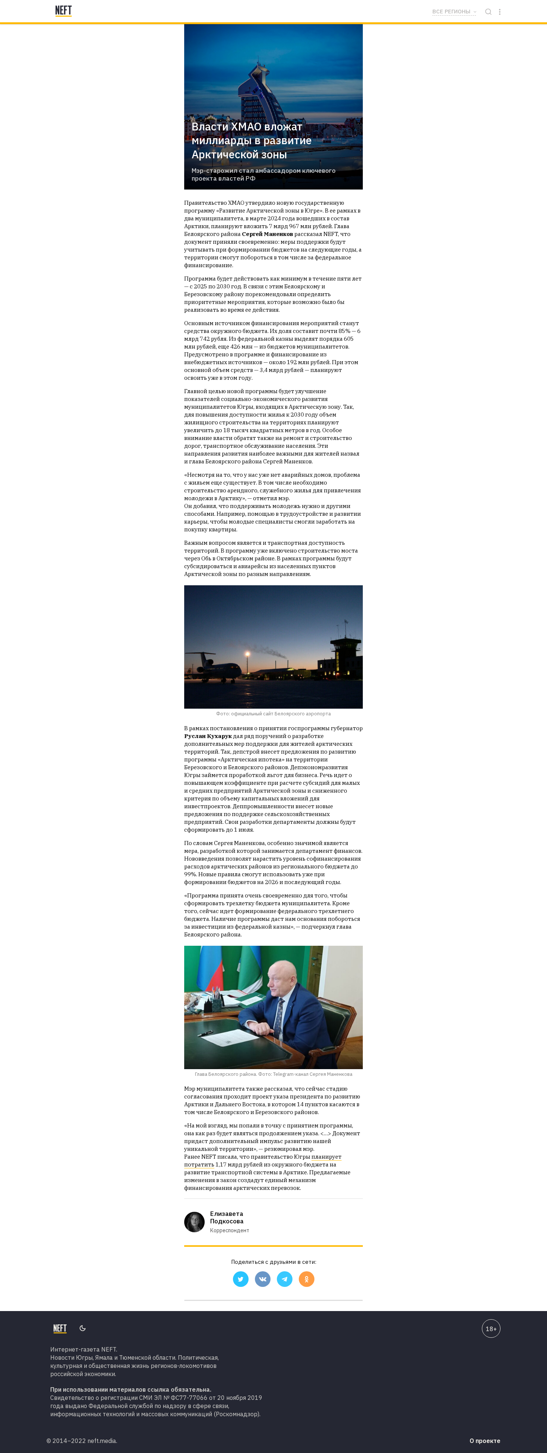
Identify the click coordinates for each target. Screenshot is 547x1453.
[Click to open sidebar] (499, 11)
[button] (241, 1279)
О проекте (485, 1440)
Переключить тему (82, 1329)
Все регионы (451, 11)
